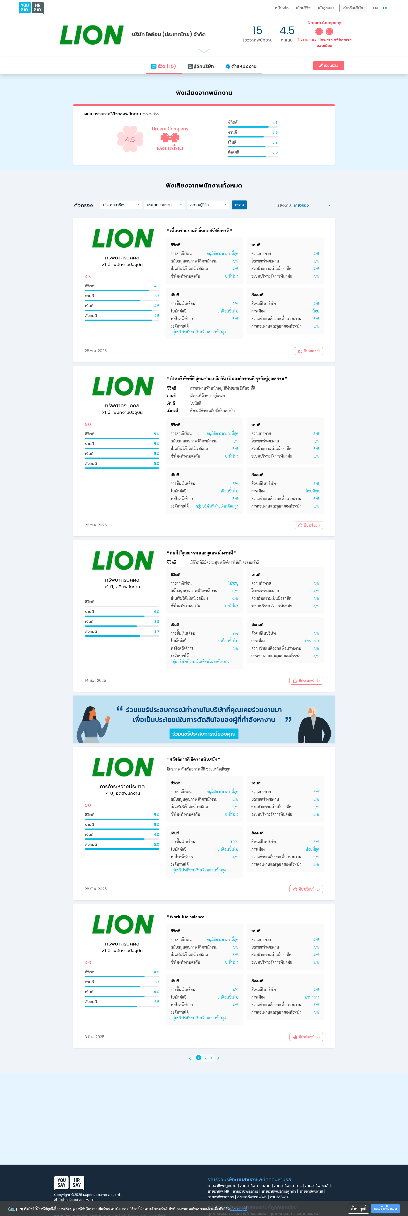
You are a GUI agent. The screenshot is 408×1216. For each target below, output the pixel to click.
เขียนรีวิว (303, 8)
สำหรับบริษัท (353, 8)
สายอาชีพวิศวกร (222, 1197)
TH (384, 8)
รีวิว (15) (166, 66)
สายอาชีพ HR (219, 1191)
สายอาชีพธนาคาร (289, 1186)
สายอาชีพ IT (280, 1197)
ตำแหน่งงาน (243, 66)
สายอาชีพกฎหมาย (223, 1186)
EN (375, 8)
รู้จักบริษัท (203, 66)
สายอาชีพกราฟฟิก (253, 1197)
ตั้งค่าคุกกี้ (358, 1208)
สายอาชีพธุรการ (246, 1191)
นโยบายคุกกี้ (238, 1209)
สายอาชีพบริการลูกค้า (280, 1191)
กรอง (239, 205)
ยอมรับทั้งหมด (385, 1208)
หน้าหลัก (282, 8)
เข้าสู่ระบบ (326, 8)
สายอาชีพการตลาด (256, 1186)
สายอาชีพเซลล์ (318, 1186)
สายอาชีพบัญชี (312, 1191)
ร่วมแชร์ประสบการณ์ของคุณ (204, 733)
